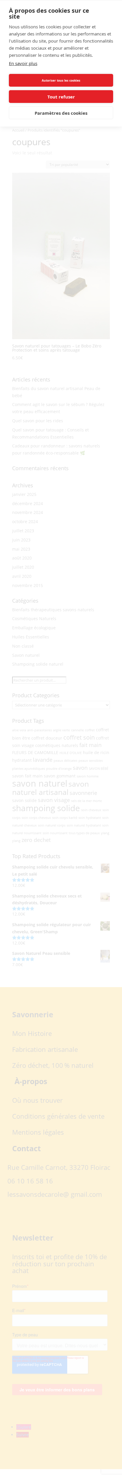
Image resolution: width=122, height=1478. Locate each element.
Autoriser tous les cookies (61, 80)
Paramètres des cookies (61, 113)
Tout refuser (61, 97)
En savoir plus (23, 63)
